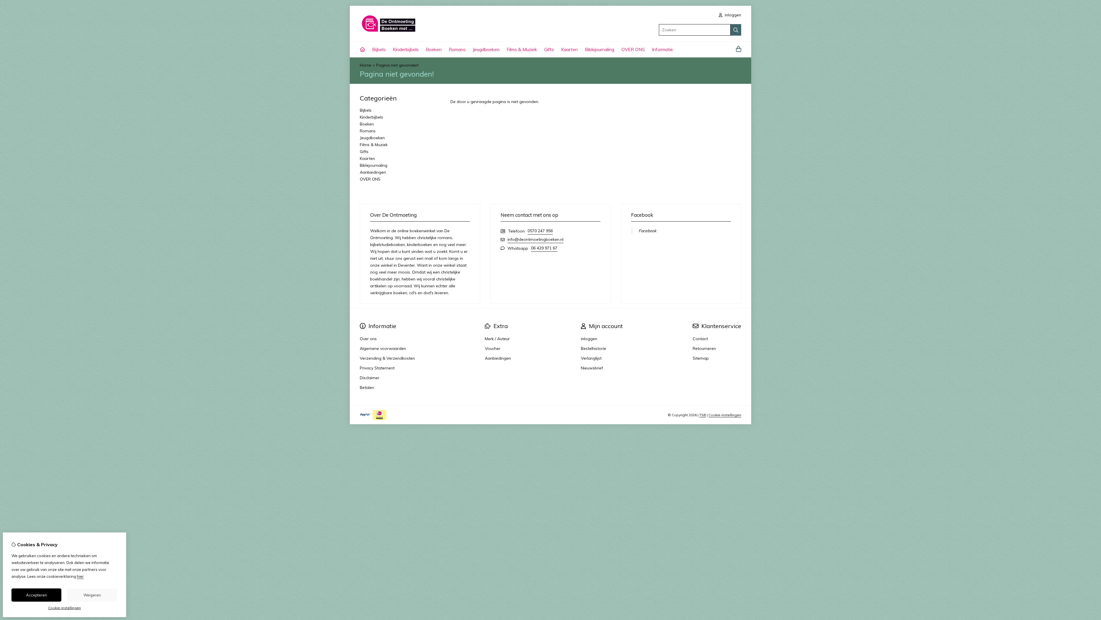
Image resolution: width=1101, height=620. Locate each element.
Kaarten (569, 49)
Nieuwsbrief (592, 368)
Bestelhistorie (593, 348)
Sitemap (701, 358)
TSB (702, 415)
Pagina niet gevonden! (397, 65)
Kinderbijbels (406, 49)
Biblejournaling (599, 49)
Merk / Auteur (497, 338)
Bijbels (379, 49)
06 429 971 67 (544, 248)
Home (365, 65)
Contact (700, 338)
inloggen (732, 15)
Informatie (662, 49)
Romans (457, 49)
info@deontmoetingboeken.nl (535, 239)
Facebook (647, 230)
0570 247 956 (540, 230)
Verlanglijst (591, 358)
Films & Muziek (522, 49)
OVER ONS (633, 49)
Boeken (434, 49)
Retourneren (704, 348)
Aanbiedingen (373, 172)
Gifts (549, 49)
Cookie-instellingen (724, 415)
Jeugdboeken (486, 49)
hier (80, 576)
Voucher (492, 348)
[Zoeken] (736, 30)
